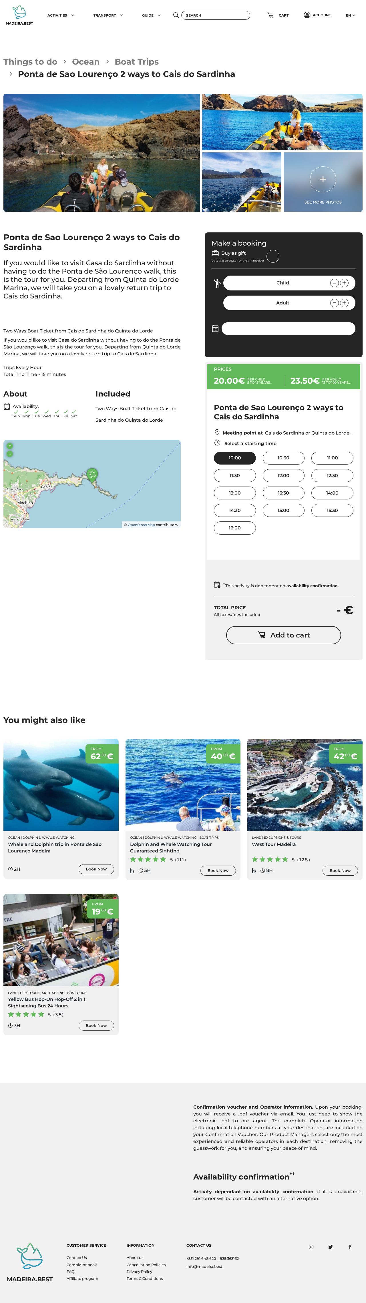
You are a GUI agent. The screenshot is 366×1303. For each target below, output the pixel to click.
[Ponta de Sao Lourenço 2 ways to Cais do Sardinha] (101, 153)
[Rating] (29, 310)
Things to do (30, 62)
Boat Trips (137, 62)
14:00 (332, 493)
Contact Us (77, 1258)
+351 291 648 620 (201, 1258)
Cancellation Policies (146, 1265)
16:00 (235, 528)
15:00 (283, 510)
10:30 (283, 458)
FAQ (71, 1272)
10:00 (235, 458)
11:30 (235, 475)
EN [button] (348, 15)
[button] (72, 15)
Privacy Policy (139, 1272)
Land (256, 838)
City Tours (29, 993)
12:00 (283, 475)
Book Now (96, 869)
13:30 (283, 493)
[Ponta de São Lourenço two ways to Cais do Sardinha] (282, 122)
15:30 (332, 510)
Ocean (86, 62)
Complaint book (82, 1265)
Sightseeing (53, 993)
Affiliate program (82, 1278)
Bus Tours (76, 993)
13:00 (235, 493)
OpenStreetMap (141, 525)
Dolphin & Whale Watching (49, 838)
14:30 (235, 510)
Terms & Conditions (145, 1278)
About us (135, 1258)
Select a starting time (250, 443)
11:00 (332, 458)
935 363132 (229, 1258)
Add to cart (290, 635)
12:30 (332, 475)
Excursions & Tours (282, 838)
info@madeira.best (204, 1266)
